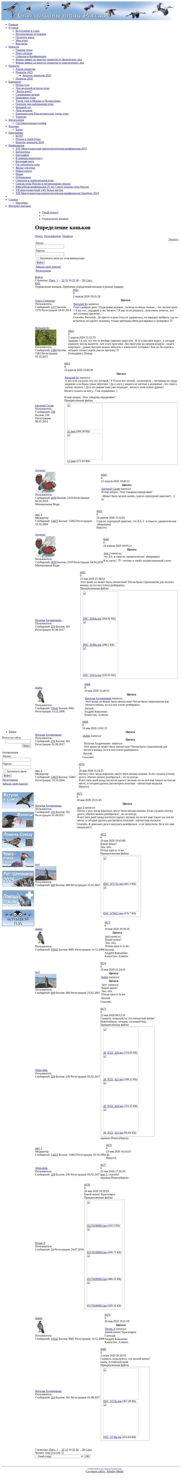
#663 (67, 363)
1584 (54, 350)
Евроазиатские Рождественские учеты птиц (42, 113)
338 (53, 411)
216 (53, 626)
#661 (76, 290)
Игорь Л (40, 1243)
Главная (13, 24)
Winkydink (41, 1070)
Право (19, 174)
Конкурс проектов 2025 (37, 75)
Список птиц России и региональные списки (43, 183)
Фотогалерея (16, 119)
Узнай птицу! (50, 212)
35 (73, 280)
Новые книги (24, 170)
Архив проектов (25, 69)
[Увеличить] (45, 344)
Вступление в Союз (27, 30)
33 (66, 280)
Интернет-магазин (19, 205)
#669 (85, 721)
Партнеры (22, 202)
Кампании (14, 81)
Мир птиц (22, 40)
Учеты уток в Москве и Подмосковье (38, 100)
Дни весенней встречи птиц (32, 88)
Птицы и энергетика (28, 139)
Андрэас (40, 470)
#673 (107, 922)
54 (52, 1249)
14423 (54, 520)
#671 (79, 793)
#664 (104, 474)
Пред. (52, 280)
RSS (37, 283)
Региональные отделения (31, 34)
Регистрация (10, 779)
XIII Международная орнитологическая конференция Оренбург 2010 (57, 193)
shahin (38, 687)
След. (89, 280)
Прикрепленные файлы (78, 400)
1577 (54, 307)
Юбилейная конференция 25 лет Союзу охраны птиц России (52, 186)
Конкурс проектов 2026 (30, 142)
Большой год (23, 107)
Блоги (19, 129)
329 (53, 1076)
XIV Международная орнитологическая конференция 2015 (51, 148)
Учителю (21, 116)
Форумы (13, 126)
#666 (106, 539)
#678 (87, 1184)
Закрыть (173, 239)
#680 (103, 1349)
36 (77, 280)
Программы (15, 132)
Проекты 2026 (24, 78)
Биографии (22, 154)
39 (83, 280)
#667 (83, 572)
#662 (71, 331)
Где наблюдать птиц (28, 164)
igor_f (38, 514)
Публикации (23, 177)
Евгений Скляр (44, 405)
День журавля (24, 110)
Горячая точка (24, 49)
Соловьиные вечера (27, 94)
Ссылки (13, 199)
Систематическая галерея (31, 123)
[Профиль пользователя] (45, 492)
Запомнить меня (16, 771)
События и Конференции (31, 56)
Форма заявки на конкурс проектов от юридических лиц (50, 62)
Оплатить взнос (25, 37)
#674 (103, 963)
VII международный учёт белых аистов (39, 189)
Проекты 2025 (24, 72)
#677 (103, 1164)
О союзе (13, 27)
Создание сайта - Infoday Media (104, 1471)
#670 (81, 764)
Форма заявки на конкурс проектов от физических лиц (49, 59)
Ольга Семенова (45, 300)
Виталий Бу (81, 304)
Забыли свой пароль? (15, 783)
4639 (54, 497)
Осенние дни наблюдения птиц (35, 104)
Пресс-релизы (24, 53)
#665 (99, 511)
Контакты (21, 43)
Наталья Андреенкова (48, 620)
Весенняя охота (25, 161)
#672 (103, 834)
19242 (54, 708)
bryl (37, 864)
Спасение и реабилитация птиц (35, 180)
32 (63, 280)
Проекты (13, 65)
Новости (13, 46)
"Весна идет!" (24, 91)
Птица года (22, 84)
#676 (109, 1145)
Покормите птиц (26, 97)
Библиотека (23, 151)
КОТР (19, 135)
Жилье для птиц (25, 167)
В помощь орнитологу (29, 158)
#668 (87, 684)
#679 (107, 1314)
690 (53, 885)
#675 (103, 1008)
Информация (16, 145)
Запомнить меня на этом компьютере (62, 258)
